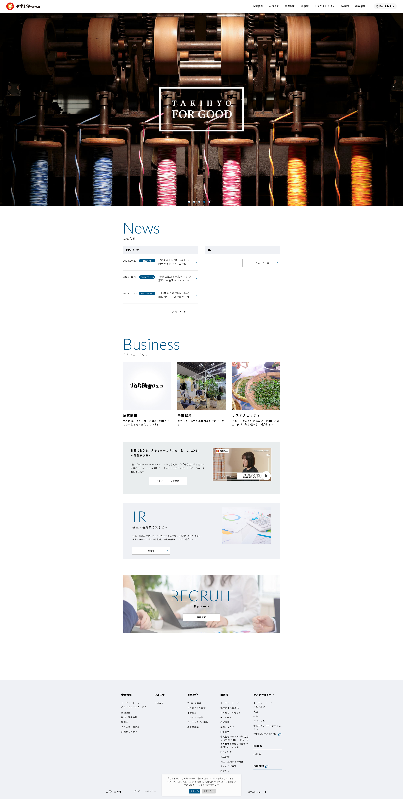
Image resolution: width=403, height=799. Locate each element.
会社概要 (125, 712)
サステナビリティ (324, 6)
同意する (194, 791)
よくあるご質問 (228, 766)
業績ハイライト (228, 727)
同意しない (209, 791)
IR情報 (305, 6)
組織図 (124, 722)
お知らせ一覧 (179, 312)
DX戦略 (345, 6)
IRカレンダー (227, 751)
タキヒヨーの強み (130, 726)
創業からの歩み (129, 731)
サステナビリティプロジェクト (267, 727)
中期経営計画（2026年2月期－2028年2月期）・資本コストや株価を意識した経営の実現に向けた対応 (234, 742)
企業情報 (258, 6)
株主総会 (225, 756)
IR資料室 (224, 731)
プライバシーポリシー (144, 791)
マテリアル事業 (195, 717)
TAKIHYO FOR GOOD (265, 734)
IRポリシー (226, 771)
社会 (255, 716)
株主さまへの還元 (229, 707)
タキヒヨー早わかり (230, 712)
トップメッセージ (229, 703)
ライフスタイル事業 (197, 722)
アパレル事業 (194, 703)
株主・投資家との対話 (231, 761)
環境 (255, 711)
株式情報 (225, 722)
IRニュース (226, 717)
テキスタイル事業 (196, 707)
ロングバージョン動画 (168, 480)
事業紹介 (290, 6)
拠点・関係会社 (129, 717)
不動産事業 (193, 727)
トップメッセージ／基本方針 (262, 705)
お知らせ (274, 6)
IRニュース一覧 (261, 262)
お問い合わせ (114, 791)
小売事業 (191, 712)
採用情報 (360, 6)
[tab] (189, 202)
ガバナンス (259, 720)
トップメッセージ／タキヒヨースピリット (133, 705)
